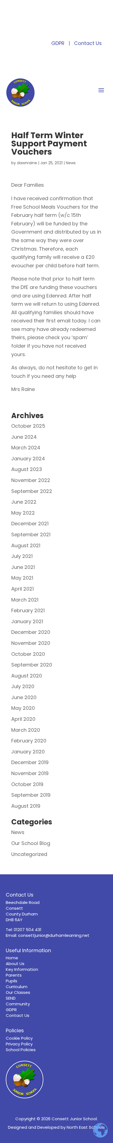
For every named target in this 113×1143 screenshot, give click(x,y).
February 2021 (28, 610)
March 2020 (25, 730)
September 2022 (31, 491)
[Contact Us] (72, 26)
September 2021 (30, 534)
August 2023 (26, 469)
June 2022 (23, 501)
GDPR (57, 43)
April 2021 (22, 588)
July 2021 (22, 556)
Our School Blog (30, 843)
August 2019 (25, 805)
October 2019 (27, 784)
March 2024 (25, 447)
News (71, 163)
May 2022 (23, 512)
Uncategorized (29, 854)
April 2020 (23, 719)
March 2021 (24, 599)
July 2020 (22, 686)
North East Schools (86, 1127)
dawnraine (27, 163)
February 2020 (28, 740)
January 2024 (28, 458)
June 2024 (24, 436)
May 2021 (22, 577)
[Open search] (40, 26)
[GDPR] (64, 26)
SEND (11, 998)
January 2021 (27, 621)
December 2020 (30, 632)
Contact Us (88, 43)
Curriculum (16, 986)
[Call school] (48, 26)
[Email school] (56, 26)
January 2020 (28, 751)
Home (12, 958)
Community (18, 1004)
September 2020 (31, 664)
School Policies (21, 1050)
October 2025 (28, 425)
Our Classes (18, 992)
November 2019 (30, 773)
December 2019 (30, 762)
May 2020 (23, 708)
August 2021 (25, 545)
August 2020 (26, 675)
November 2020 (30, 643)
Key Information (22, 969)
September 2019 (30, 795)
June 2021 (23, 567)
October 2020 (28, 654)
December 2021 (30, 523)
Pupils (11, 981)
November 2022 (30, 480)
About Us (15, 963)
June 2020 (23, 697)
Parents (14, 975)
